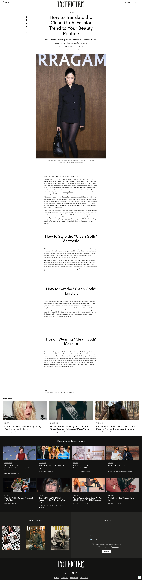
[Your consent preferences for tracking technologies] (139, 577)
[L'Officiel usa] (71, 4)
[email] (26, 14)
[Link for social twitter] (65, 573)
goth (52, 392)
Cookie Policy (84, 577)
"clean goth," (69, 179)
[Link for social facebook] (69, 573)
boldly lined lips (82, 201)
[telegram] (26, 32)
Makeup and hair (86, 197)
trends (46, 392)
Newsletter (64, 577)
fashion (57, 392)
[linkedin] (26, 23)
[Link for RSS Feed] (76, 573)
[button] (69, 538)
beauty (63, 392)
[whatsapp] (26, 29)
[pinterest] (26, 20)
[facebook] (26, 17)
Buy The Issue (128, 2)
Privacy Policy (115, 547)
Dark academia (68, 192)
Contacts (56, 577)
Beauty (71, 12)
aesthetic (70, 392)
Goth (45, 176)
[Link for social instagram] (73, 573)
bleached (75, 203)
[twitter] (26, 26)
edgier (67, 219)
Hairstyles (54, 205)
